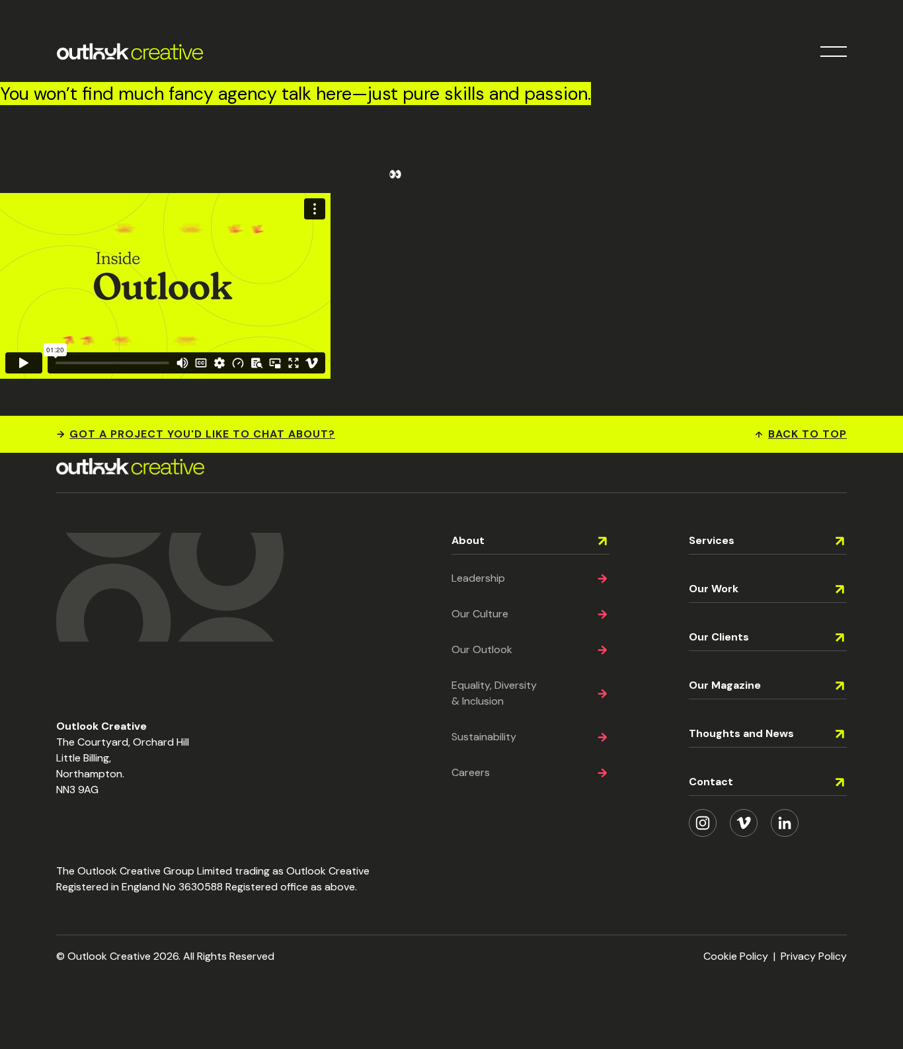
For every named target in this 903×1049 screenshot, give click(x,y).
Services (711, 540)
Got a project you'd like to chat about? (202, 434)
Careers (470, 772)
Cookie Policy (735, 956)
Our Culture (479, 614)
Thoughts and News (741, 733)
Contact (711, 782)
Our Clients (719, 637)
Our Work (713, 589)
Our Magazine (725, 685)
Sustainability (483, 737)
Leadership (478, 578)
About (468, 540)
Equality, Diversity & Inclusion (494, 693)
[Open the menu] (833, 51)
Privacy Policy (814, 956)
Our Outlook (481, 649)
